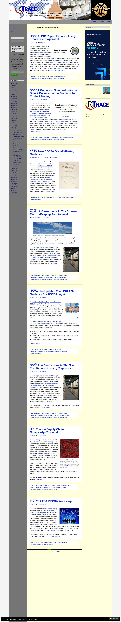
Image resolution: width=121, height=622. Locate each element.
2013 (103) (14, 184)
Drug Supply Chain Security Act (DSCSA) (45, 247)
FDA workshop (48, 542)
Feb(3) (14, 92)
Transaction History (35, 78)
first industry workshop (50, 508)
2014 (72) (14, 181)
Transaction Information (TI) (52, 383)
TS (38, 68)
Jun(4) (14, 122)
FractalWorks (67, 465)
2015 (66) (14, 179)
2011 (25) (14, 188)
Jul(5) (14, 120)
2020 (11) (14, 103)
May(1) (14, 85)
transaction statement (46, 123)
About (109, 22)
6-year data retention (35, 275)
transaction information (47, 78)
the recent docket (51, 530)
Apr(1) (14, 87)
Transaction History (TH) (40, 257)
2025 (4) (14, 96)
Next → (58, 551)
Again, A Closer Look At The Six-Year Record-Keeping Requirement (53, 213)
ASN (43, 275)
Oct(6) (14, 114)
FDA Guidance (33, 149)
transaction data (65, 415)
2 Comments (54, 157)
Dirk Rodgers (42, 42)
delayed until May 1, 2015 (64, 62)
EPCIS (61, 275)
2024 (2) (14, 98)
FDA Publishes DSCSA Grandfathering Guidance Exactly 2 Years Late (42, 168)
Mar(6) (14, 168)
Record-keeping (33, 209)
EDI (57, 275)
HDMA (35, 289)
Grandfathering (54, 137)
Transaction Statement (59, 78)
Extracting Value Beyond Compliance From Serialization (18, 157)
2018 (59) (14, 107)
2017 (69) (14, 175)
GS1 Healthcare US (66, 485)
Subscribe (14, 74)
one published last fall (51, 60)
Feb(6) (14, 170)
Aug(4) (14, 118)
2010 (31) (14, 190)
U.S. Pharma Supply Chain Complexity (41, 441)
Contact (101, 22)
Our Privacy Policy (33, 619)
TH (33, 68)
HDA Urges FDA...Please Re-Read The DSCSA (17, 130)
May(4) (14, 125)
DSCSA (31, 34)
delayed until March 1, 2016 (59, 68)
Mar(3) (14, 89)
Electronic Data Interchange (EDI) (49, 308)
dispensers (33, 76)
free (48, 76)
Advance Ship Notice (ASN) (38, 310)
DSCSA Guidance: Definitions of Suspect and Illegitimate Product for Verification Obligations (40, 113)
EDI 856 (50, 349)
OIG (52, 76)
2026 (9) (14, 83)
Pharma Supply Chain (60, 76)
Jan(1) (14, 94)
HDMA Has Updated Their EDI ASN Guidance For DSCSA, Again (52, 293)
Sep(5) (14, 116)
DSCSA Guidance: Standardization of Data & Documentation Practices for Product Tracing (54, 93)
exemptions (49, 197)
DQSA (47, 275)
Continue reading (59, 70)
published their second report (38, 52)
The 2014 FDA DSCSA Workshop (51, 501)
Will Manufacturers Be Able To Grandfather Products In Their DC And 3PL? (41, 179)
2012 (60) (14, 186)
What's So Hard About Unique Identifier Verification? (18, 143)
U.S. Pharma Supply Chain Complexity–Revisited (47, 431)
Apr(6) (14, 127)
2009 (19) (14, 192)
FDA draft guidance (44, 137)
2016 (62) (14, 177)
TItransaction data (62, 277)
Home (93, 22)
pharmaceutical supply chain (37, 277)
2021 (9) (14, 101)
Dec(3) (14, 109)
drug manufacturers (35, 197)
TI (30, 68)
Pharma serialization (68, 137)
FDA (44, 76)
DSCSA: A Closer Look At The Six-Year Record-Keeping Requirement (52, 367)
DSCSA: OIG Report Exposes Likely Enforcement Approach (53, 38)
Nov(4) (14, 111)
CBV (36, 485)
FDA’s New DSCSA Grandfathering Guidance (52, 153)
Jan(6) (14, 172)
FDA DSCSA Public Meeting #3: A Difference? (40, 117)
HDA (61, 137)
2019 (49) (14, 105)
